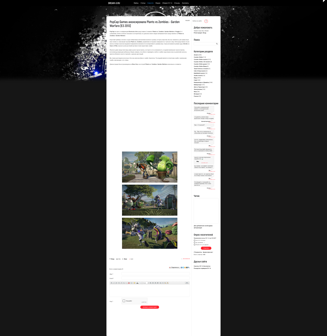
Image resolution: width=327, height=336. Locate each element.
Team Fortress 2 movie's (201, 68)
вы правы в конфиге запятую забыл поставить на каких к (203, 166)
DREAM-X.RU (114, 3)
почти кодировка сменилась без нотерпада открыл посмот (203, 141)
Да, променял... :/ (200, 242)
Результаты (198, 252)
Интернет (197, 94)
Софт (195, 80)
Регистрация (198, 33)
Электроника (198, 89)
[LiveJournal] (189, 267)
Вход (204, 33)
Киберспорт (197, 85)
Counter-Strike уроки (200, 64)
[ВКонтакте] (181, 267)
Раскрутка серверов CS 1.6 (202, 268)
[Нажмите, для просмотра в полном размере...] (149, 167)
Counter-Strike (198, 57)
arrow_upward (323, 332)
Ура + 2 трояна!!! (199, 125)
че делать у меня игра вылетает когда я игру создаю (204, 117)
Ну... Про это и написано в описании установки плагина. (203, 132)
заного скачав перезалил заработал (202, 158)
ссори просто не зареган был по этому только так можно (203, 174)
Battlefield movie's (199, 73)
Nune (125, 259)
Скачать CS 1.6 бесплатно (202, 266)
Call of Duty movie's (200, 71)
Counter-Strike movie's (201, 59)
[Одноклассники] (185, 267)
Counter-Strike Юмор (200, 66)
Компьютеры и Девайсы (201, 82)
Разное (196, 96)
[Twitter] (183, 267)
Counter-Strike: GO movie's (202, 62)
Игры (112, 259)
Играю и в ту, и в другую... (202, 244)
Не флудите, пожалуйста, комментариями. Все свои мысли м (202, 183)
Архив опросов (207, 252)
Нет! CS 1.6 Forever (200, 240)
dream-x (196, 55)
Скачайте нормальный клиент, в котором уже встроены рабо (201, 109)
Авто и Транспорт (199, 87)
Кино (195, 91)
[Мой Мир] (187, 267)
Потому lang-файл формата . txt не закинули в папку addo (203, 150)
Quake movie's (198, 75)
